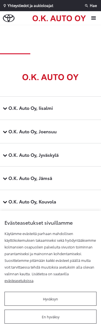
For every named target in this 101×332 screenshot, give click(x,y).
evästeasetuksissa (18, 280)
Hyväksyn (50, 298)
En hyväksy (50, 316)
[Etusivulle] (61, 18)
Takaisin (52, 30)
